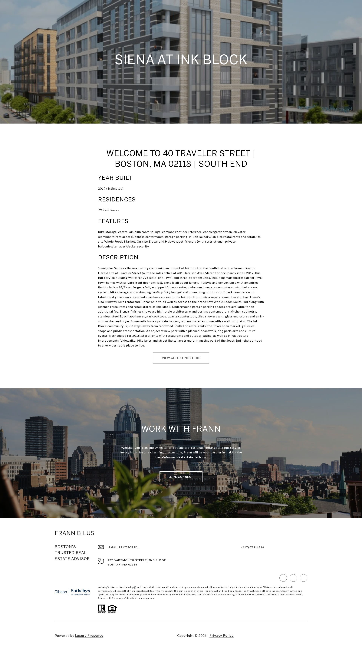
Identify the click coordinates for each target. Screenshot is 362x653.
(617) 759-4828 (252, 547)
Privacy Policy (221, 635)
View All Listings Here (181, 358)
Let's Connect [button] (181, 476)
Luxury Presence (89, 635)
